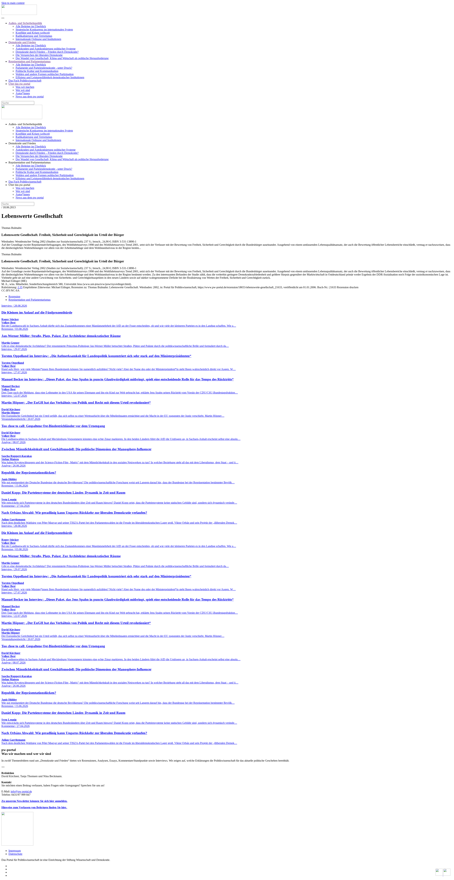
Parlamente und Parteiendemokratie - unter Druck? (44, 67)
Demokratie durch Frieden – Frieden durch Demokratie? (47, 51)
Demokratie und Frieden (22, 42)
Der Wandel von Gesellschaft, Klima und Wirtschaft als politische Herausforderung (62, 58)
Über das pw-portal (19, 83)
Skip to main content (12, 2)
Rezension (14, 296)
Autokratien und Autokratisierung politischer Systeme (46, 48)
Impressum (15, 850)
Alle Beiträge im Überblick (31, 26)
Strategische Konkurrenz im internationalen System (44, 29)
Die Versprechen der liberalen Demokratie (39, 55)
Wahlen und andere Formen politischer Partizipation (45, 74)
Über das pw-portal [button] (19, 184)
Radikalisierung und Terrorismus (34, 35)
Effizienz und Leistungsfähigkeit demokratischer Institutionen (50, 77)
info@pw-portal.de (21, 791)
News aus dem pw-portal (30, 96)
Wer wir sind (23, 90)
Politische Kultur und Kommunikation (37, 71)
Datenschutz (15, 853)
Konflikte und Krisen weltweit (33, 32)
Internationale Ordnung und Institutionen (38, 39)
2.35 (20, 287)
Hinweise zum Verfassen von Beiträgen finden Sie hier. (34, 807)
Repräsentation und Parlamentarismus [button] (30, 162)
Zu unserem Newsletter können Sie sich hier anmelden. (34, 801)
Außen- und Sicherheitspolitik (25, 23)
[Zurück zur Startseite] (19, 13)
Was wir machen (25, 86)
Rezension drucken (347, 287)
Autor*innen (23, 93)
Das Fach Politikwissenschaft (25, 80)
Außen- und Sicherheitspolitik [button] (25, 124)
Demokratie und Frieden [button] (22, 143)
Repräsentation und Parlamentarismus (30, 61)
